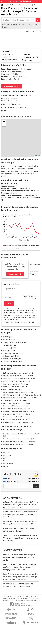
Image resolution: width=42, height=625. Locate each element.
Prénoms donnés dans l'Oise (13, 417)
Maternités (7, 455)
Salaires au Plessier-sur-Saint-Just (15, 400)
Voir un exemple (33, 479)
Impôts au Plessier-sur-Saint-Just (15, 387)
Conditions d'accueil (30, 57)
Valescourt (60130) (9, 345)
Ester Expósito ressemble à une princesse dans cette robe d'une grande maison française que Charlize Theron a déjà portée (20, 576)
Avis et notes (28, 60)
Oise (13, 5)
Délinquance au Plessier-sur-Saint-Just (17, 403)
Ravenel (22, 25)
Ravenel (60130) (9, 340)
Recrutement (34, 596)
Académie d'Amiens (19, 76)
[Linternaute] (11, 614)
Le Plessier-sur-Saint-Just (26, 5)
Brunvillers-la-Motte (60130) (13, 359)
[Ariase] (11, 622)
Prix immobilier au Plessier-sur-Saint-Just (18, 422)
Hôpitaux (6, 466)
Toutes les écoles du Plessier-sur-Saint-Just (16, 116)
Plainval (14, 25)
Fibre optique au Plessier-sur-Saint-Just (17, 414)
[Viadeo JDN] (31, 618)
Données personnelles (9, 598)
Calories (6, 461)
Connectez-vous (31, 298)
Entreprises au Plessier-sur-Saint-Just (16, 419)
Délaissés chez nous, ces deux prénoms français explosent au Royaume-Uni (18, 585)
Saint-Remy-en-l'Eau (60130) (13, 353)
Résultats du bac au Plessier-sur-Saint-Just (18, 439)
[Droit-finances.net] (31, 614)
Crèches (6, 458)
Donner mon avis (15, 274)
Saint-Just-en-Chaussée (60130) (14, 342)
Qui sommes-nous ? (10, 596)
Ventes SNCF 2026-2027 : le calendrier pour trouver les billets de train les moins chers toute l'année (20, 514)
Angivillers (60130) (9, 348)
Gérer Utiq (36, 598)
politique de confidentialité (26, 322)
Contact (20, 596)
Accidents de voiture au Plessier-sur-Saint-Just (20, 398)
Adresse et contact (10, 59)
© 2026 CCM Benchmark (31, 600)
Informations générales (9, 55)
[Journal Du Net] (31, 609)
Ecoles (7, 5)
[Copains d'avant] (11, 618)
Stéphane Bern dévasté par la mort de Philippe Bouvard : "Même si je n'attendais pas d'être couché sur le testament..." (20, 504)
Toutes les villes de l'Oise (12, 361)
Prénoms (6, 453)
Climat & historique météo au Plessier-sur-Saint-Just (22, 395)
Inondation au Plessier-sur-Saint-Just (16, 409)
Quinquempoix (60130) (11, 356)
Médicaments (8, 464)
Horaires (26, 54)
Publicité (26, 596)
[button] (4, 121)
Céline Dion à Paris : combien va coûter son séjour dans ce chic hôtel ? (19, 530)
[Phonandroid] (31, 622)
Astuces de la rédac (11, 481)
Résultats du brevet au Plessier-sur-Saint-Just (19, 441)
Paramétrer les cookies (25, 598)
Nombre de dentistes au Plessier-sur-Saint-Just (20, 411)
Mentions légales (8, 600)
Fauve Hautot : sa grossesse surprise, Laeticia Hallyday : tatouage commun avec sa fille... (20, 522)
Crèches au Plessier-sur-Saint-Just (15, 384)
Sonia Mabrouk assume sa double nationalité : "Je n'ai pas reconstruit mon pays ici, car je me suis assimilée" (20, 538)
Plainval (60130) (8, 337)
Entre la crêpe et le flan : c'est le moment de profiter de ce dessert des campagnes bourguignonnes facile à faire (19, 567)
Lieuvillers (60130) (9, 350)
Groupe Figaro (18, 600)
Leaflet (38, 155)
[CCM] (11, 609)
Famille (7, 478)
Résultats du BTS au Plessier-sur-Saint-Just (18, 444)
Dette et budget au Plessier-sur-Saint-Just (18, 392)
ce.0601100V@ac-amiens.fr (16, 107)
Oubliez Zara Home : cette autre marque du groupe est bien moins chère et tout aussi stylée (19, 557)
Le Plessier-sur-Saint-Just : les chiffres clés (18, 373)
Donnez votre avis (13, 86)
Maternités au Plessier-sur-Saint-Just (16, 381)
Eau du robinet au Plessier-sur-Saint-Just (18, 376)
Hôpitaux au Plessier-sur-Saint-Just (15, 406)
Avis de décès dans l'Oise (12, 389)
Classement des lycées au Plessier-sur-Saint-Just (20, 378)
